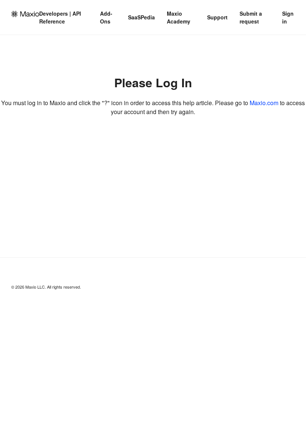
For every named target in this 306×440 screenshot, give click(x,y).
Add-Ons (106, 17)
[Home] (25, 14)
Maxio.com (264, 102)
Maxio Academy (178, 17)
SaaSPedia (141, 17)
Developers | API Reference (60, 17)
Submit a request (251, 17)
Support (217, 17)
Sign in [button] (288, 17)
